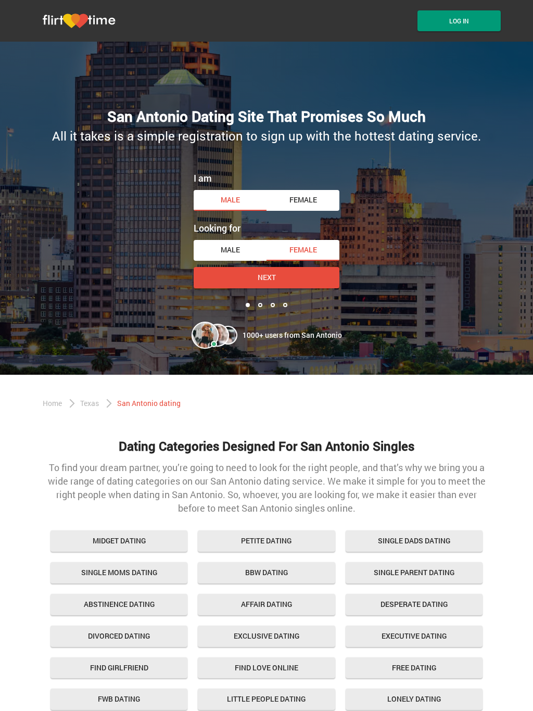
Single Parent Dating (414, 572)
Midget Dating (119, 540)
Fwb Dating (119, 699)
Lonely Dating (414, 699)
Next (267, 277)
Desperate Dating (414, 604)
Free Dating (414, 667)
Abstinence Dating (119, 604)
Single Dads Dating (414, 540)
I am (203, 178)
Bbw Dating (266, 572)
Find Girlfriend (119, 667)
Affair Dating (266, 604)
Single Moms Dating (119, 572)
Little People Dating (266, 699)
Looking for (217, 228)
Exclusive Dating (266, 636)
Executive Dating (414, 636)
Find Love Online (266, 667)
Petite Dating (266, 540)
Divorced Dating (119, 636)
